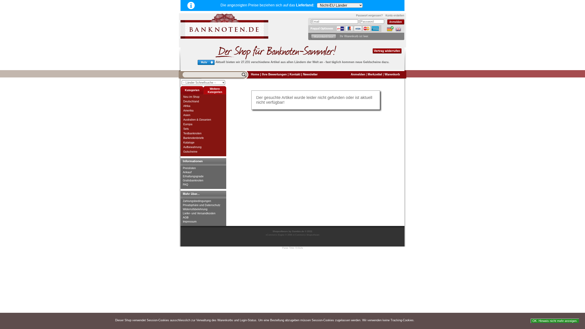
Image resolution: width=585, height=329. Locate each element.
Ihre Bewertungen (274, 74)
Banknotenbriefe (193, 138)
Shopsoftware (280, 231)
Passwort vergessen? (369, 15)
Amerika (188, 110)
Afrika (186, 106)
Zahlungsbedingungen (197, 201)
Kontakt (295, 74)
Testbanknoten (192, 133)
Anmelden (358, 74)
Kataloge (188, 142)
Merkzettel (375, 74)
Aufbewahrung (192, 147)
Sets (186, 128)
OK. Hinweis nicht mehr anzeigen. (554, 321)
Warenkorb (392, 74)
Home (255, 74)
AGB (186, 217)
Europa (187, 124)
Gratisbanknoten (193, 180)
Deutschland (191, 101)
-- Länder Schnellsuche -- (204, 82)
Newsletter (310, 74)
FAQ (185, 184)
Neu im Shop (191, 96)
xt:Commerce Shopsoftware (306, 235)
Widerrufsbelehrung (195, 209)
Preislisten (189, 168)
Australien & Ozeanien (197, 119)
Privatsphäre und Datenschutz (201, 205)
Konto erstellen (395, 15)
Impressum (190, 221)
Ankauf (187, 172)
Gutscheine (190, 151)
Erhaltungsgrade (193, 176)
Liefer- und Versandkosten (199, 213)
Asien (186, 115)
